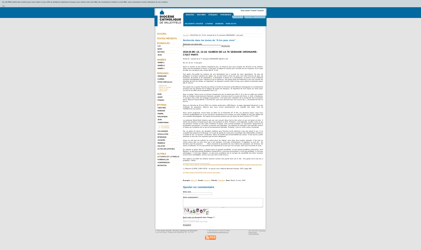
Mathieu (161, 52)
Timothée (162, 108)
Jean (160, 55)
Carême (161, 79)
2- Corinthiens (164, 128)
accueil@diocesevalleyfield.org (217, 232)
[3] (227, 155)
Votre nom (187, 192)
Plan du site (253, 232)
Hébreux (161, 143)
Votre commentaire (191, 197)
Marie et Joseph (165, 87)
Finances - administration (255, 17)
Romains (161, 111)
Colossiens (163, 131)
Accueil (185, 35)
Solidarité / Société (194, 24)
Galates (161, 146)
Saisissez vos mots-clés (192, 44)
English (254, 10)
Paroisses (225, 15)
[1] (184, 164)
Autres (161, 154)
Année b (207, 180)
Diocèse (190, 15)
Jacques (161, 140)
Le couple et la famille (168, 156)
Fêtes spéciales (165, 82)
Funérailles (163, 159)
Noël (160, 94)
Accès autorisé (254, 234)
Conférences (164, 162)
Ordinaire (221, 180)
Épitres (162, 105)
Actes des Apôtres (166, 149)
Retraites (162, 165)
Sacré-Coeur (164, 89)
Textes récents (167, 38)
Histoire (201, 15)
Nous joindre (245, 10)
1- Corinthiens (164, 126)
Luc (159, 46)
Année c (161, 68)
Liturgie (209, 24)
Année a (161, 62)
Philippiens (163, 116)
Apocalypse (163, 134)
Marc (160, 49)
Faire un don (238, 17)
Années (161, 59)
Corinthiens (163, 122)
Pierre (160, 114)
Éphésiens (162, 137)
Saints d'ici (163, 91)
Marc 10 (194, 180)
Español (261, 10)
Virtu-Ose (262, 230)
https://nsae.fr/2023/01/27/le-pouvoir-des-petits (202, 172)
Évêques (213, 15)
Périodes (163, 73)
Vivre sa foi (231, 24)
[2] (245, 99)
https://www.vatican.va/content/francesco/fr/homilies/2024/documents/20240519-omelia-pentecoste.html (223, 164)
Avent (160, 97)
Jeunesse (219, 24)
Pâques (161, 100)
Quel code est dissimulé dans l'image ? (199, 217)
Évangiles (163, 43)
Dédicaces (163, 85)
